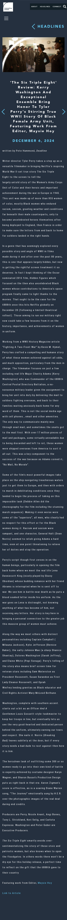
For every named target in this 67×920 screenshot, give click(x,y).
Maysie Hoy (45, 882)
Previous (3, 111)
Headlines (45, 7)
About (34, 7)
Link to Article (11, 893)
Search (64, 6)
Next (62, 109)
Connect (57, 7)
